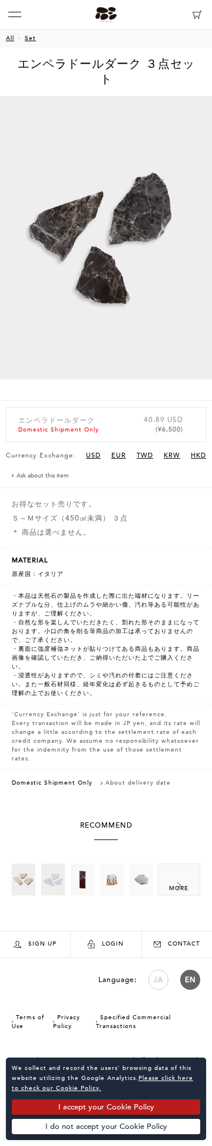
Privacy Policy (66, 1022)
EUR (118, 455)
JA (158, 980)
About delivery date (138, 782)
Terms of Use (28, 1022)
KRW (172, 455)
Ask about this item (42, 476)
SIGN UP (42, 943)
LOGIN (113, 943)
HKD (198, 455)
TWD (145, 455)
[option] (106, 248)
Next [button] (179, 879)
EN (190, 980)
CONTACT (184, 943)
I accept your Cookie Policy (106, 1107)
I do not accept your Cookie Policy (106, 1126)
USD (93, 455)
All (10, 38)
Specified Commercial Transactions (133, 1022)
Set (30, 38)
